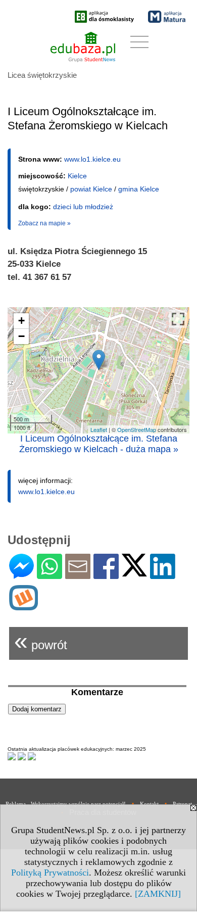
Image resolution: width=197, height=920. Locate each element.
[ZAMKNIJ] (158, 894)
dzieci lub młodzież (83, 207)
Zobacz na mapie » (44, 223)
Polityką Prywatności (50, 872)
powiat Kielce (91, 189)
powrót (40, 640)
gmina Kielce (138, 189)
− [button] (21, 336)
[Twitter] (134, 572)
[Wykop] (23, 606)
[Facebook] (106, 575)
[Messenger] (21, 575)
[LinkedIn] (162, 575)
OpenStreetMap (136, 429)
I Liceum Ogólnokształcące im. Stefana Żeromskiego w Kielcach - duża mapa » (98, 443)
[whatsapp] (49, 575)
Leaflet (98, 429)
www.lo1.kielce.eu (92, 159)
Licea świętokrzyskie (42, 75)
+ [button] (21, 320)
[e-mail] (77, 575)
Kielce (77, 176)
